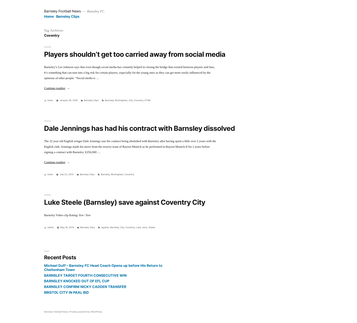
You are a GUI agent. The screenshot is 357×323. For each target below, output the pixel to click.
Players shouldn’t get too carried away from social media (134, 54)
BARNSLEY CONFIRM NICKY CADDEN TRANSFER (85, 287)
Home (49, 16)
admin (50, 227)
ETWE (148, 100)
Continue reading (57, 88)
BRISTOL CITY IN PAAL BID (66, 292)
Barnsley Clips (67, 16)
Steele (152, 227)
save (144, 227)
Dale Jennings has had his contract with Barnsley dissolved (139, 128)
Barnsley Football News (62, 11)
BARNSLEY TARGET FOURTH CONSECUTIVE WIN (85, 275)
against (105, 227)
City (131, 100)
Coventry (138, 100)
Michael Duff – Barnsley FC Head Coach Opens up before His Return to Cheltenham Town (103, 267)
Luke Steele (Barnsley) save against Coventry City (124, 202)
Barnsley (109, 100)
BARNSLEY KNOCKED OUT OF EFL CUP (76, 281)
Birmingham (121, 100)
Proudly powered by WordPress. (85, 311)
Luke (138, 227)
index (50, 100)
